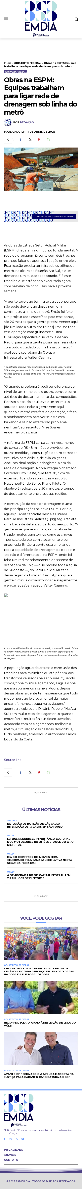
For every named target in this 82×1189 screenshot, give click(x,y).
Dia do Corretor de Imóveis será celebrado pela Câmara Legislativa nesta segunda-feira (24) (39, 859)
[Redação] (8, 122)
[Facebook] (20, 140)
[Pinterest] (39, 140)
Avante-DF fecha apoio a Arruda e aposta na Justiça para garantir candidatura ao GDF (38, 1075)
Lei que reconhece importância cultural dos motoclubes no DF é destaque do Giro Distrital (40, 841)
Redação (27, 122)
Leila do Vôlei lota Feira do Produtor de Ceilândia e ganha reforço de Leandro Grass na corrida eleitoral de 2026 (39, 971)
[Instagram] (11, 1139)
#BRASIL (12, 820)
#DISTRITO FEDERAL (27, 63)
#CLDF (11, 835)
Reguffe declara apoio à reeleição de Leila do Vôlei (40, 1024)
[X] (30, 140)
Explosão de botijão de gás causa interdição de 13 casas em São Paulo (35, 825)
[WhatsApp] (48, 140)
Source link (12, 760)
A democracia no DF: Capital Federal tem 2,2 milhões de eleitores (38, 876)
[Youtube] (23, 1139)
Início (8, 63)
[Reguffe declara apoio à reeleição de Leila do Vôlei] (41, 997)
